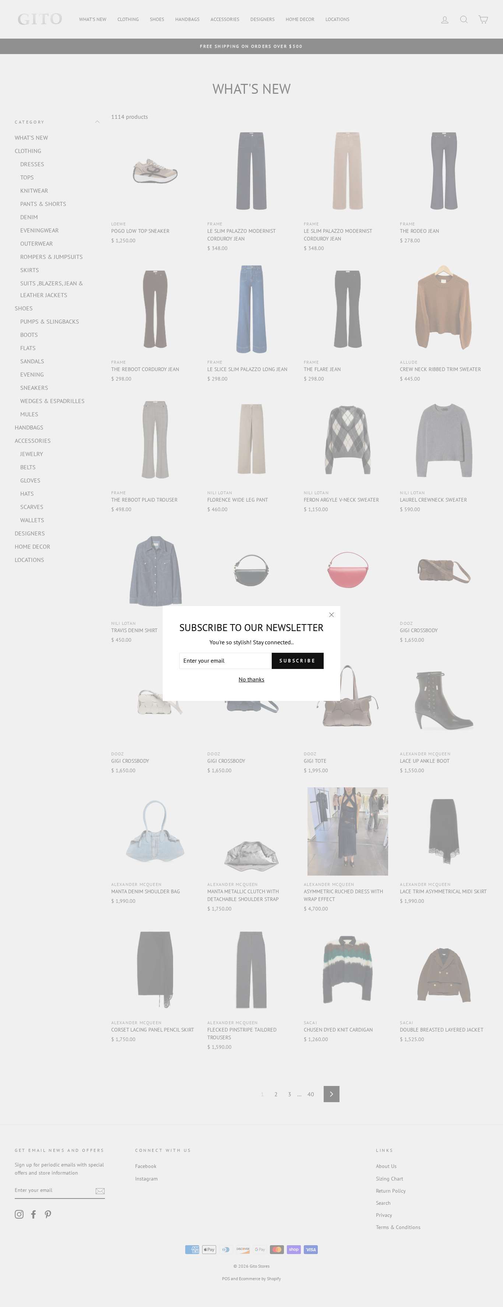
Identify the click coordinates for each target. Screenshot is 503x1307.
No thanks (251, 679)
